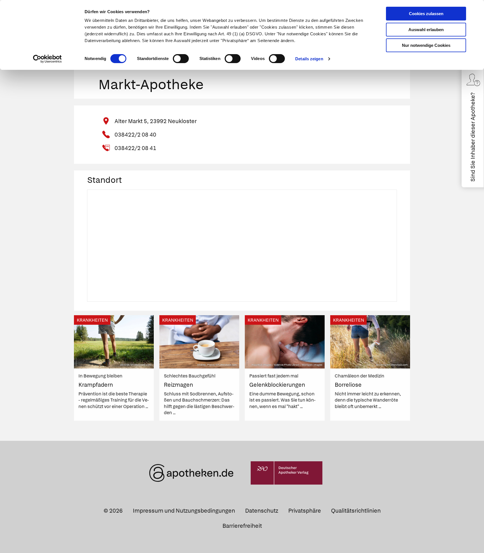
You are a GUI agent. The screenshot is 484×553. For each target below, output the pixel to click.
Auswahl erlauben (426, 29)
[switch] (181, 58)
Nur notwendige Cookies (426, 45)
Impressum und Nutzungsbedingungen (184, 510)
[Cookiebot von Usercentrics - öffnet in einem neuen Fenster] (47, 59)
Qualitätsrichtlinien (356, 510)
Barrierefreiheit (242, 525)
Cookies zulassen (426, 13)
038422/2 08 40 (135, 134)
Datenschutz (261, 510)
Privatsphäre (304, 510)
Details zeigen (309, 58)
